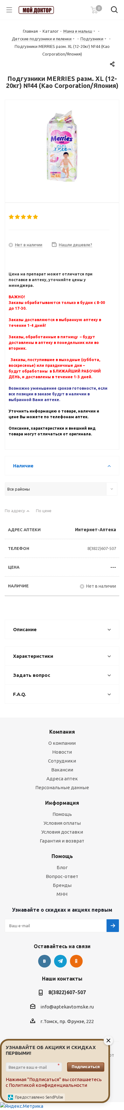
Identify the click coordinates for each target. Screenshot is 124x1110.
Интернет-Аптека (95, 529)
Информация (62, 803)
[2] (18, 217)
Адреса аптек (62, 778)
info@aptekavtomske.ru (67, 1006)
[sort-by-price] (46, 513)
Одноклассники (76, 961)
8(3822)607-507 (101, 548)
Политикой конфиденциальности (48, 1085)
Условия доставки (62, 832)
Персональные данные (62, 787)
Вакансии (62, 769)
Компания (62, 732)
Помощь (62, 814)
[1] (12, 217)
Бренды (62, 885)
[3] (24, 217)
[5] (36, 217)
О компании (62, 743)
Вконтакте (44, 961)
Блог (62, 867)
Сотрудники (62, 760)
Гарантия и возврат (62, 840)
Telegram (60, 961)
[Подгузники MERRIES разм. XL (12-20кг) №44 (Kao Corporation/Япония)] (62, 146)
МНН (62, 894)
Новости (62, 752)
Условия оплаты (62, 823)
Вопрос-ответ (62, 876)
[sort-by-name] (17, 513)
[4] (30, 217)
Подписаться (86, 1066)
